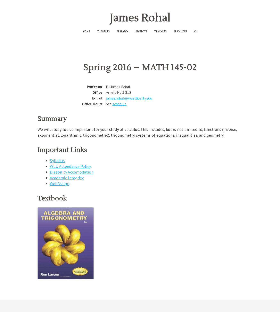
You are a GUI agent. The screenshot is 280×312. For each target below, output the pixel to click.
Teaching (160, 31)
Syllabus (57, 160)
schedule (119, 104)
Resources (180, 31)
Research (123, 31)
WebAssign (59, 183)
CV (195, 31)
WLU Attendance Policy (70, 166)
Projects (141, 31)
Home (86, 31)
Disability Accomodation (71, 172)
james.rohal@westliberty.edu (129, 98)
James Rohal (140, 18)
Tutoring (103, 31)
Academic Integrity (67, 178)
